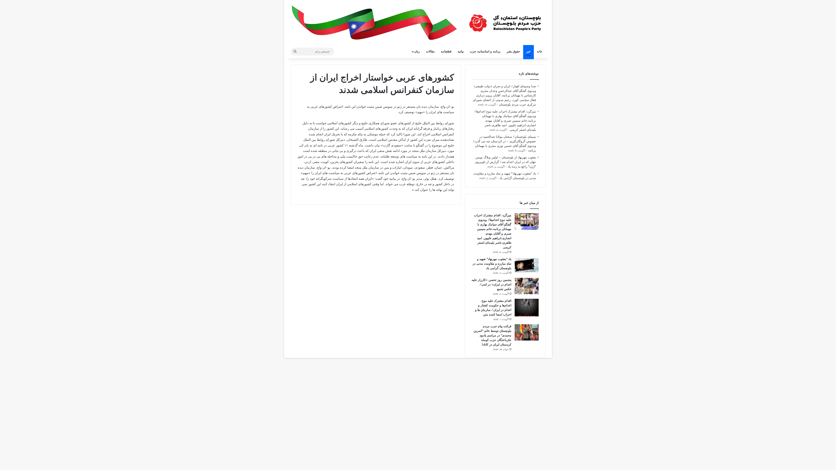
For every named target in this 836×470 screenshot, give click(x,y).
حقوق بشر (513, 51)
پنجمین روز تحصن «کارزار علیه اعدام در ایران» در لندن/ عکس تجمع (491, 284)
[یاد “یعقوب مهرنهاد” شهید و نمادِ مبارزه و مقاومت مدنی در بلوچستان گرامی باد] (527, 265)
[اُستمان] (505, 21)
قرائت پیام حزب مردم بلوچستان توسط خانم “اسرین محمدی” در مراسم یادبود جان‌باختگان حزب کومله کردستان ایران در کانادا (492, 335)
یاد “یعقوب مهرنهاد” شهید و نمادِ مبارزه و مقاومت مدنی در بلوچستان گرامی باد (492, 263)
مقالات (430, 51)
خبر (528, 51)
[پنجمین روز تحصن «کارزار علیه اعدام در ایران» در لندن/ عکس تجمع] (527, 286)
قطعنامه (446, 51)
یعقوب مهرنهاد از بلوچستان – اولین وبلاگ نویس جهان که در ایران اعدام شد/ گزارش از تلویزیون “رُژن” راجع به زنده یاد (505, 162)
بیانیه (461, 51)
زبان (417, 51)
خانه (539, 51)
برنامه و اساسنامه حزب (485, 51)
